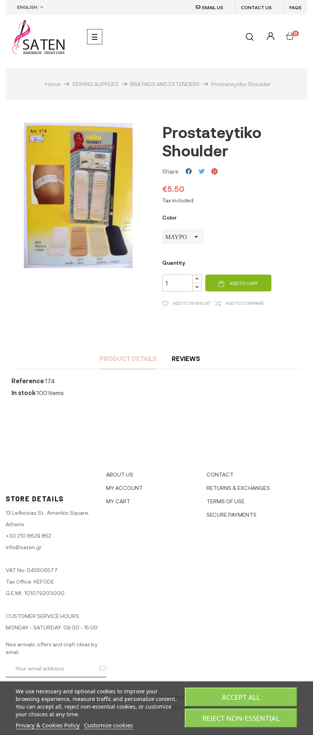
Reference (27, 380)
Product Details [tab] (128, 358)
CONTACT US (256, 7)
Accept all (241, 697)
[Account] (269, 36)
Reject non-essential (240, 718)
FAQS (295, 7)
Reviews (186, 358)
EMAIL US (212, 7)
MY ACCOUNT (124, 488)
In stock (23, 392)
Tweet (201, 171)
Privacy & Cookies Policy (48, 725)
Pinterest (214, 171)
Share (189, 171)
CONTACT (220, 474)
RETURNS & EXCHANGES (238, 488)
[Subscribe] (102, 668)
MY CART (118, 501)
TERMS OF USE (226, 501)
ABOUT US (119, 474)
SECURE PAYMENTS (232, 514)
